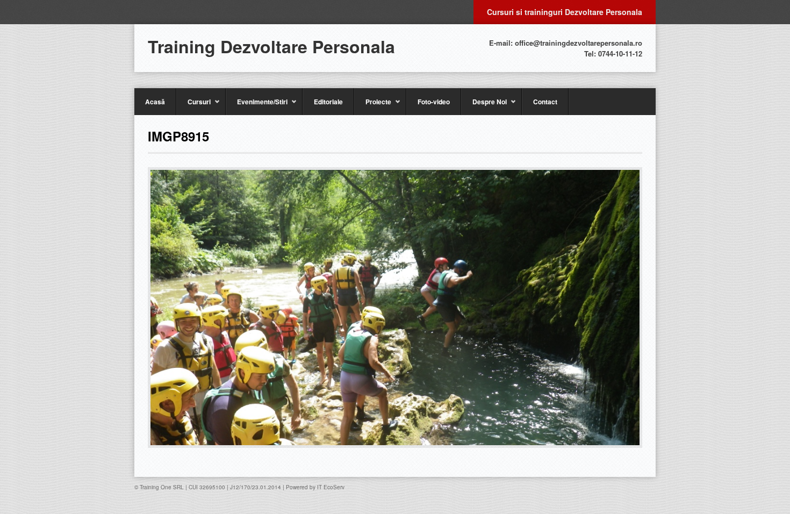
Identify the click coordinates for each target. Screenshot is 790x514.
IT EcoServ (330, 487)
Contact (545, 101)
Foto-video (434, 101)
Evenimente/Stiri (257, 106)
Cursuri (193, 106)
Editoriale (328, 101)
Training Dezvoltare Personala (271, 46)
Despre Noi (484, 106)
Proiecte (372, 106)
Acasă (155, 101)
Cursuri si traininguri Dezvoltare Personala (564, 11)
